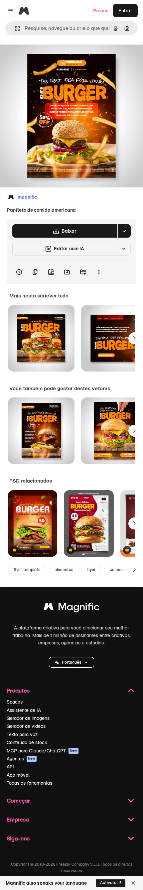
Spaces (15, 702)
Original (42, 57)
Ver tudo (58, 296)
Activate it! (110, 882)
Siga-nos (18, 838)
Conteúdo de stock (27, 742)
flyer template (27, 569)
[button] (71, 662)
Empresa (18, 819)
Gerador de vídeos (26, 726)
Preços (100, 11)
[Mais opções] (98, 271)
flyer (91, 569)
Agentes (21, 759)
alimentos (64, 569)
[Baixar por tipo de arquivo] (124, 231)
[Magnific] (71, 608)
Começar (18, 800)
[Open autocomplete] (15, 28)
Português (71, 662)
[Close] (133, 883)
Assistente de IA (24, 710)
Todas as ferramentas (29, 783)
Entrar (125, 11)
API (10, 767)
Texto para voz (22, 734)
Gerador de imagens (28, 718)
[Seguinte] (134, 338)
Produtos (18, 690)
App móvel (18, 775)
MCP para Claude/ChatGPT (42, 751)
